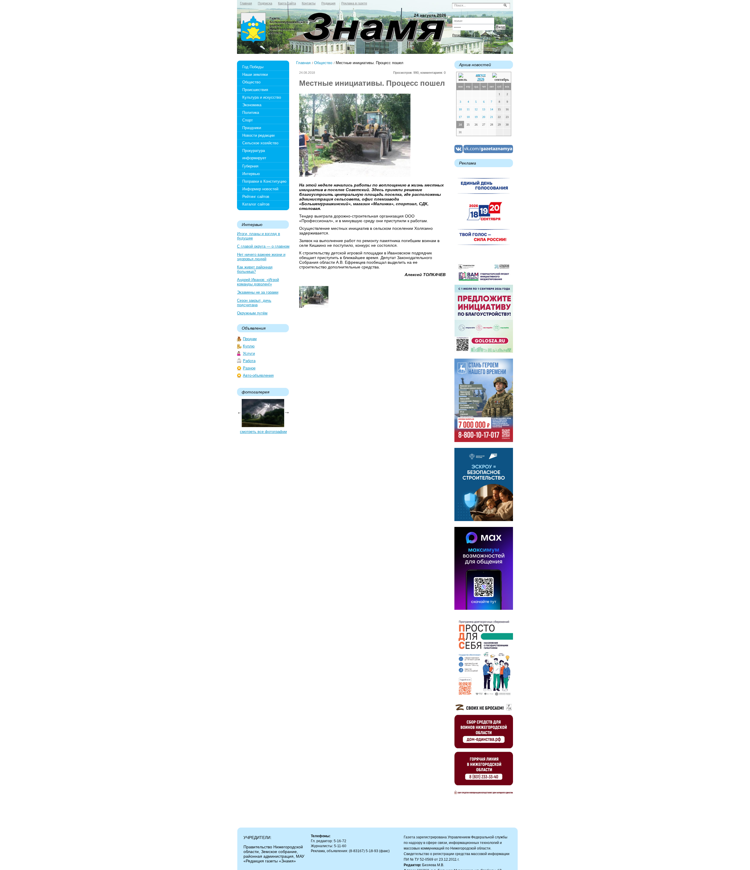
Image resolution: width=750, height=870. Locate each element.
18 (468, 117)
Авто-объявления (258, 375)
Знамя (253, 28)
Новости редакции (258, 135)
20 (483, 117)
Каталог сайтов (256, 204)
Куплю (249, 346)
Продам (250, 339)
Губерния (250, 166)
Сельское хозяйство (260, 143)
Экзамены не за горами (257, 292)
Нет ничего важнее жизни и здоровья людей (261, 256)
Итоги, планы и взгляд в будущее (258, 236)
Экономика (251, 105)
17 (460, 117)
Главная (303, 63)
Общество (251, 82)
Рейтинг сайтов (255, 196)
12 (476, 109)
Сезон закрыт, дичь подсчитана (254, 302)
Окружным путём (252, 313)
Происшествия (255, 90)
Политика (250, 112)
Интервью (251, 174)
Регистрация (461, 35)
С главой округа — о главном (263, 246)
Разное (249, 368)
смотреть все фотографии (263, 431)
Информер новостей (260, 189)
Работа (249, 361)
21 (491, 117)
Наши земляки (255, 74)
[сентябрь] (500, 77)
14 (491, 109)
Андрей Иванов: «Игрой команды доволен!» (258, 282)
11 (468, 109)
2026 (480, 79)
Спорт (247, 120)
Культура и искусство (261, 97)
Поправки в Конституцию (264, 181)
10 (460, 109)
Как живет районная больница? (254, 269)
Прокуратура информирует (254, 154)
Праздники (251, 128)
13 (483, 109)
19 (476, 117)
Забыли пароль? (498, 35)
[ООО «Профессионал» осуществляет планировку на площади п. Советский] (313, 306)
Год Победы (252, 67)
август (481, 75)
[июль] (463, 77)
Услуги (249, 353)
